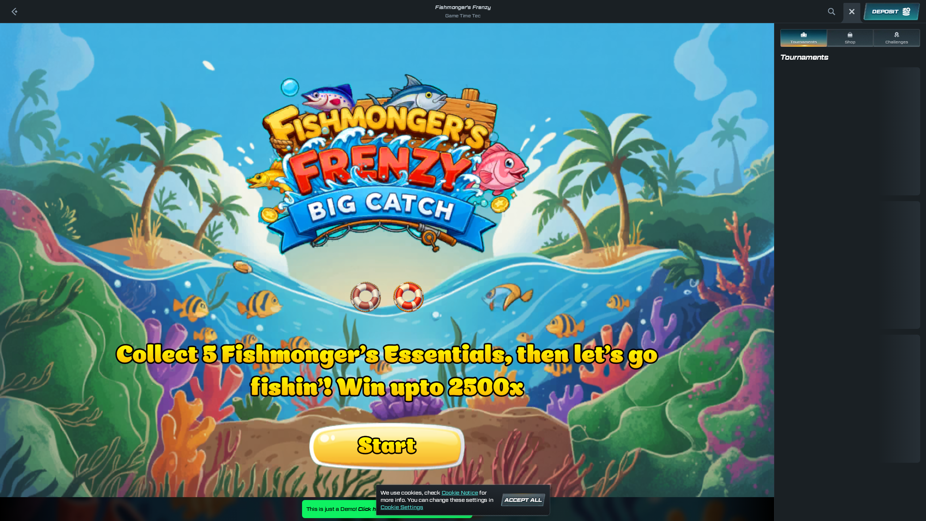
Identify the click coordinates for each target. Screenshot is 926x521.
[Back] (14, 11)
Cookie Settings (402, 507)
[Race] (852, 11)
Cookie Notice (460, 493)
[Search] (831, 11)
